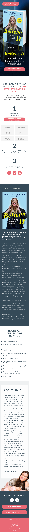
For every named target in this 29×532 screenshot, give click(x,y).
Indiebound (7, 138)
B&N (21, 127)
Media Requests (14, 507)
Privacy (14, 530)
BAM (7, 132)
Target (21, 132)
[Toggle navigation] (25, 4)
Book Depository (21, 138)
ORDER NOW (10, 3)
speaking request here (14, 512)
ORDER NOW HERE (14, 69)
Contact (21, 528)
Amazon (7, 127)
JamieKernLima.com (11, 528)
